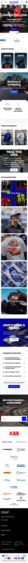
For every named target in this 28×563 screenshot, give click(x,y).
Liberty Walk (14, 301)
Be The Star (14, 193)
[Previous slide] (10, 32)
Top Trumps (13, 274)
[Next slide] (14, 32)
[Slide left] (21, 49)
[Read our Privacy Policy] (24, 555)
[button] (2, 2)
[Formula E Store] (5, 513)
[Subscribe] (24, 419)
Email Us (5, 519)
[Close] (25, 540)
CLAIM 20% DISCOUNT (14, 559)
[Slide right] (25, 49)
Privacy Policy (19, 412)
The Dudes (14, 247)
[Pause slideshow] (17, 32)
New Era (14, 220)
